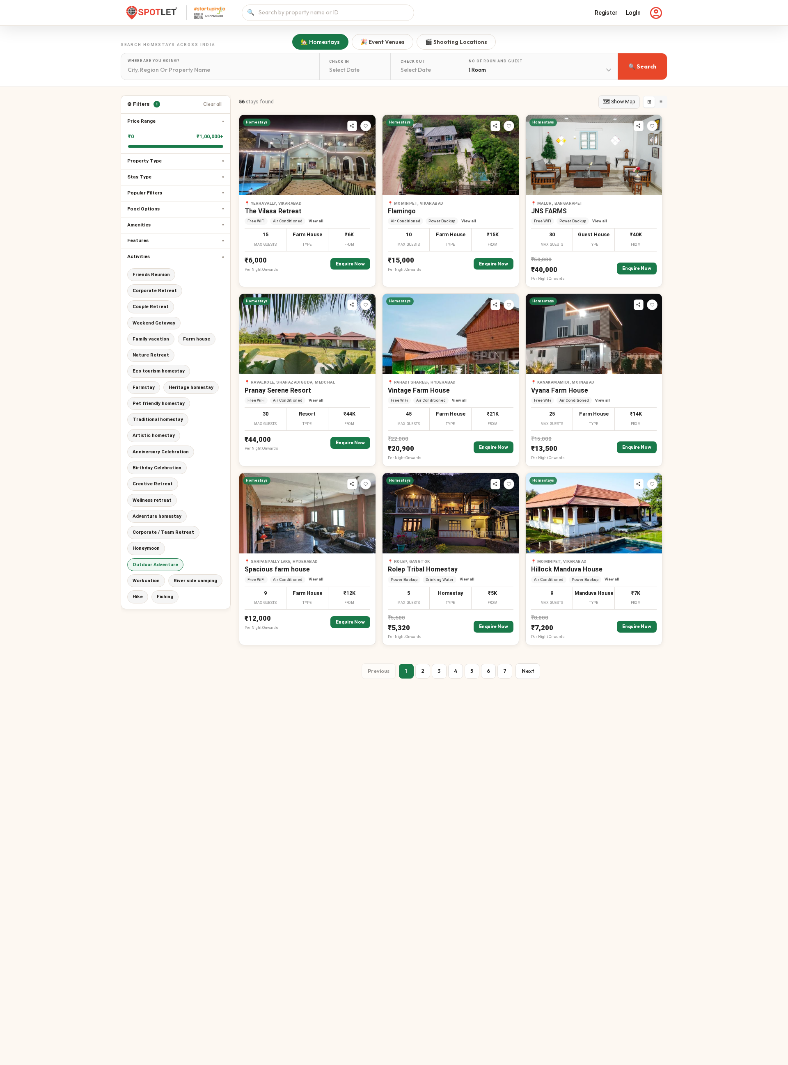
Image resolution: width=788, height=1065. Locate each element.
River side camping (195, 580)
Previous (378, 670)
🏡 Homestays (320, 42)
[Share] (352, 126)
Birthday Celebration (157, 468)
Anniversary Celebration (161, 452)
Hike (138, 596)
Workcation (146, 580)
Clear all (212, 104)
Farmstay (144, 387)
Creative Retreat (153, 484)
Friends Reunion (151, 274)
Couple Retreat (151, 306)
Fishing (165, 596)
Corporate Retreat (155, 290)
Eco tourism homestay (159, 371)
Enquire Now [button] (350, 264)
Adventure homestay (157, 516)
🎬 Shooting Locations (456, 42)
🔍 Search (642, 66)
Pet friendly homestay (159, 403)
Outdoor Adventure (155, 564)
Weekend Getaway (154, 323)
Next (528, 670)
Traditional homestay (158, 419)
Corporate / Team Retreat (163, 532)
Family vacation (151, 339)
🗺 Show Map (619, 101)
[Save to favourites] (366, 126)
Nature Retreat (151, 355)
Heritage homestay (191, 387)
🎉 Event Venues (382, 42)
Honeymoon (146, 548)
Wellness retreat (152, 500)
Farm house (196, 339)
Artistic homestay (154, 435)
